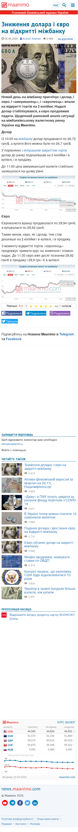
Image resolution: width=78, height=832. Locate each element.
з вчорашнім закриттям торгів (44, 150)
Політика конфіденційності (17, 818)
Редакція (6, 823)
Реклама (35, 823)
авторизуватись (11, 444)
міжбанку (25, 138)
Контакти (21, 823)
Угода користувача (48, 818)
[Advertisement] (39, 388)
